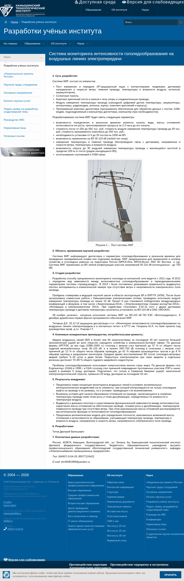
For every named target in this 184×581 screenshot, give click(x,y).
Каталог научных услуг (17, 100)
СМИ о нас (113, 521)
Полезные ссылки (14, 136)
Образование (93, 9)
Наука (145, 9)
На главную (10, 43)
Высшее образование (79, 490)
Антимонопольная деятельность (90, 567)
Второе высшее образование (83, 503)
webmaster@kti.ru (12, 513)
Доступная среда (97, 2)
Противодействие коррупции (88, 564)
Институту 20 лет (116, 526)
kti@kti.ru (8, 521)
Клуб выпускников (117, 516)
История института (117, 511)
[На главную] (7, 22)
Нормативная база (15, 127)
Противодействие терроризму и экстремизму (139, 564)
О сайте (8, 502)
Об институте (119, 9)
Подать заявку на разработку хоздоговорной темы (21, 110)
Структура (112, 492)
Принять (170, 575)
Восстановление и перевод (83, 516)
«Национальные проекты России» (164, 482)
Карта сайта (10, 505)
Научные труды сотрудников (20, 84)
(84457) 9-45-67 (15, 529)
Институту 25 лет (116, 530)
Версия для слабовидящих (155, 2)
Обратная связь (115, 482)
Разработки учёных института (162, 501)
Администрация (115, 497)
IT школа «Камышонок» (80, 521)
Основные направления (18, 92)
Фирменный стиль (117, 540)
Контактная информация (120, 487)
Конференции (153, 519)
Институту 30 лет (116, 535)
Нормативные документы (120, 501)
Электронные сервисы (119, 506)
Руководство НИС (14, 119)
